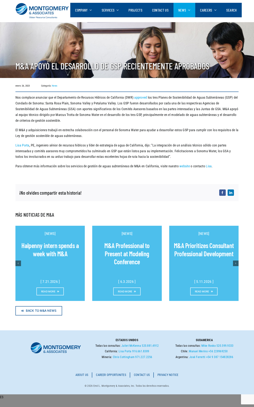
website (184, 166)
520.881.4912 (150, 345)
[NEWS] (50, 233)
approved (140, 97)
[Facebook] (222, 193)
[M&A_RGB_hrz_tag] (42, 4)
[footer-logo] (55, 343)
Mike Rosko (208, 345)
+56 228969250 (218, 351)
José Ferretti (197, 357)
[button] (18, 263)
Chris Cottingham (123, 357)
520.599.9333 (224, 345)
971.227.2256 (143, 357)
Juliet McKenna (131, 345)
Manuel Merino (198, 351)
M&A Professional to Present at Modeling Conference (127, 253)
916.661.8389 (140, 351)
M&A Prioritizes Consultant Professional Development (204, 249)
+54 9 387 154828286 (219, 357)
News (54, 85)
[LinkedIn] (231, 193)
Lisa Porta (22, 145)
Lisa (209, 166)
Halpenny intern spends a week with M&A (50, 249)
